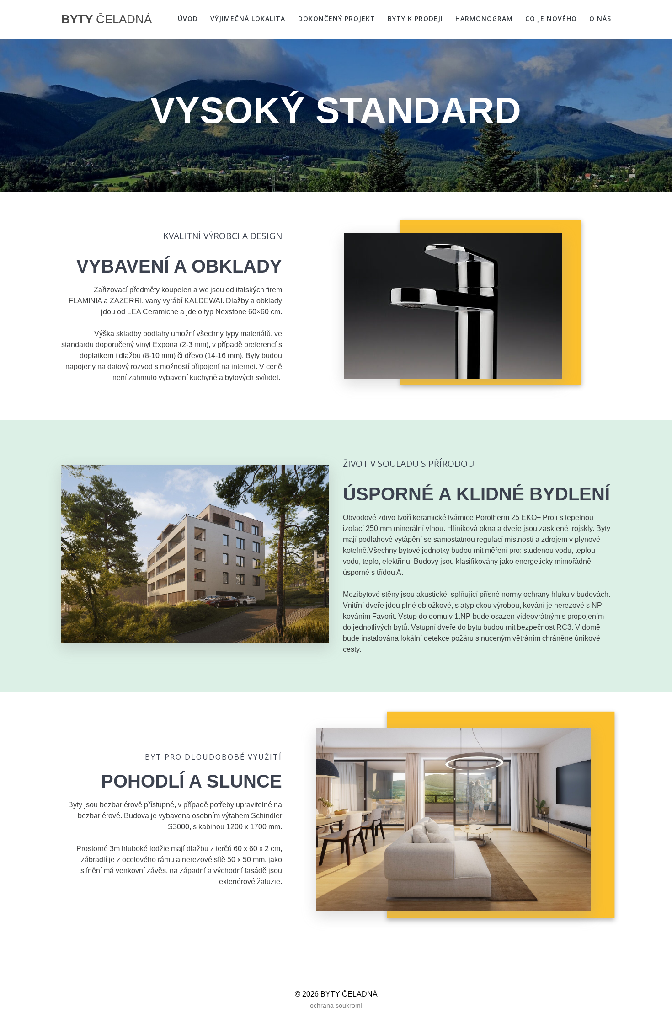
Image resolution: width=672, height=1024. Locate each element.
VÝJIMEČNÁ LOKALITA (247, 18)
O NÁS (600, 18)
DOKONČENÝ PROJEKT (336, 18)
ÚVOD (188, 18)
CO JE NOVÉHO (551, 18)
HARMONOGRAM (484, 18)
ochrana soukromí (336, 1005)
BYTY (106, 20)
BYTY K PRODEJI (415, 18)
